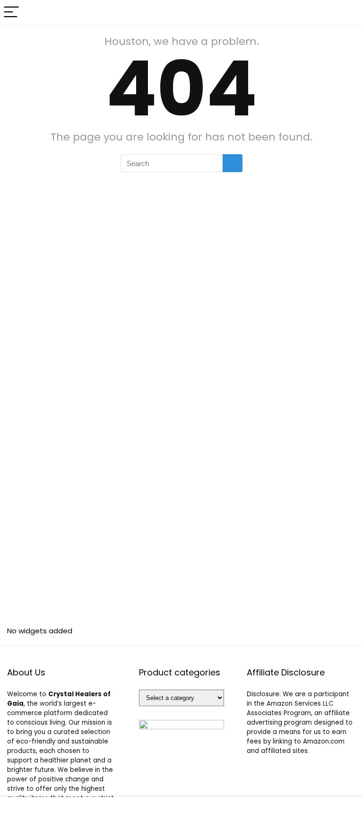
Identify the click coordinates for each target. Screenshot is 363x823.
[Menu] (11, 12)
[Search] (348, 12)
